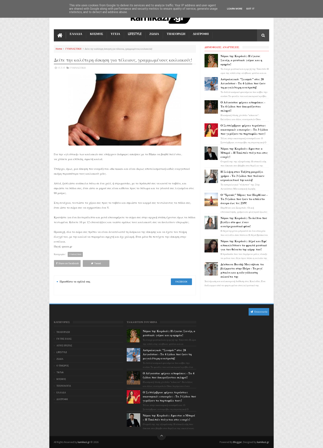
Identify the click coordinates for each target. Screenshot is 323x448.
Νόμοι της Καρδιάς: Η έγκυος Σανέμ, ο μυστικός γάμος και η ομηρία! (241, 60)
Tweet (97, 263)
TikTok (60, 372)
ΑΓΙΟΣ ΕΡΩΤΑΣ (64, 345)
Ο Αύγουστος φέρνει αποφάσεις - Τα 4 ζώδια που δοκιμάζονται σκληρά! (243, 106)
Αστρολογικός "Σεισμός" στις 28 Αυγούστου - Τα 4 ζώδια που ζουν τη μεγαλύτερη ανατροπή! (243, 83)
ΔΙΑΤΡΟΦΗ (201, 34)
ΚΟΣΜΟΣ (96, 34)
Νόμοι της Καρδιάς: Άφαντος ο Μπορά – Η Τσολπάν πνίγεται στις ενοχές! (244, 152)
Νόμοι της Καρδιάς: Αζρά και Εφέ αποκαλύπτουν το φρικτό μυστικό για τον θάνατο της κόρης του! (244, 245)
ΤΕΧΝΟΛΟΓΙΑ (63, 386)
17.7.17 (61, 67)
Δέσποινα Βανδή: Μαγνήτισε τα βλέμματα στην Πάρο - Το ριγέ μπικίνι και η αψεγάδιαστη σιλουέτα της (242, 270)
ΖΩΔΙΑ (154, 34)
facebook (181, 281)
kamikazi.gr (84, 442)
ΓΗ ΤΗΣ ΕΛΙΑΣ (64, 339)
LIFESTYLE (135, 34)
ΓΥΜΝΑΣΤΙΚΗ (73, 48)
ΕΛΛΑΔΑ (76, 34)
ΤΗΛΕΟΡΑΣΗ (176, 34)
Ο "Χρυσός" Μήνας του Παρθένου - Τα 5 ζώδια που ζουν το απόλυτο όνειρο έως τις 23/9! (244, 199)
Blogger (237, 442)
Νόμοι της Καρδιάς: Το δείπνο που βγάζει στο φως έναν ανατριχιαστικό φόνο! (244, 222)
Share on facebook (68, 263)
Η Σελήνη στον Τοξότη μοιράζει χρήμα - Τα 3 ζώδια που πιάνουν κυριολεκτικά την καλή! (242, 176)
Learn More (234, 8)
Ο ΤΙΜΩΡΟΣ (62, 365)
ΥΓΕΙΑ (115, 34)
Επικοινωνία (260, 311)
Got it (250, 8)
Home (59, 48)
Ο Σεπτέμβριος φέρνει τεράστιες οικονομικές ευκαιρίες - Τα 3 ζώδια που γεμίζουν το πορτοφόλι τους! (244, 129)
